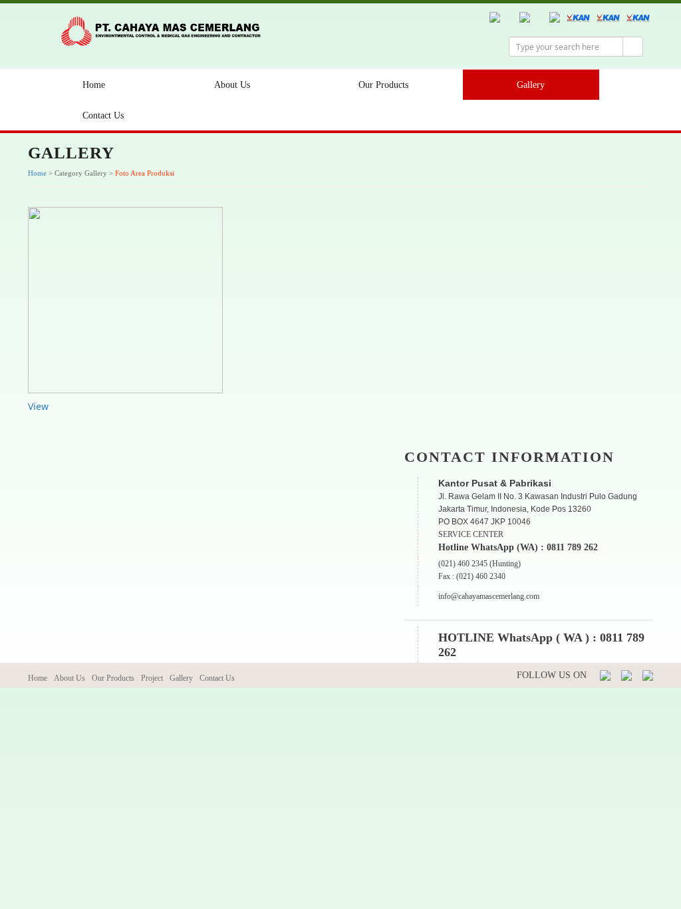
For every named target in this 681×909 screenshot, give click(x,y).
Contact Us (103, 115)
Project (152, 678)
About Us (232, 85)
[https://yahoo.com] (647, 674)
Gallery (531, 85)
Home (93, 85)
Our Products (383, 85)
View (38, 406)
